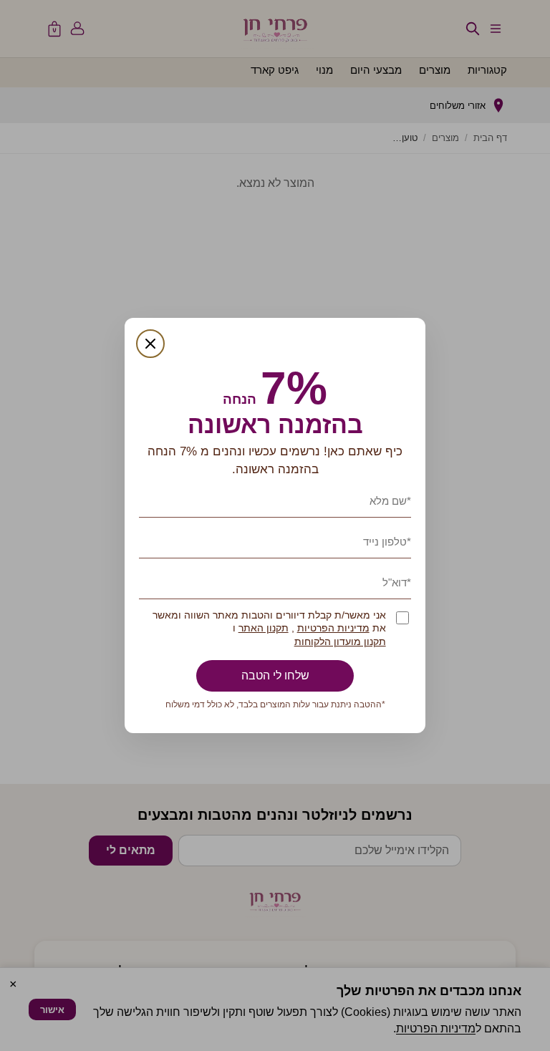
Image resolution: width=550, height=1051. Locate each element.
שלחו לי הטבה (275, 675)
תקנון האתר (263, 628)
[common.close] (150, 343)
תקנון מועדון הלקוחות (340, 641)
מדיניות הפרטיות (333, 628)
